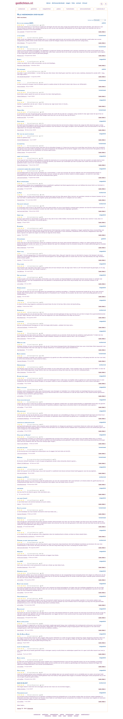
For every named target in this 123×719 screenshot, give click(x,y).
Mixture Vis (20, 55)
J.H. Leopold (20, 31)
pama (19, 235)
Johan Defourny (22, 96)
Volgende (30, 708)
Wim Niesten (21, 43)
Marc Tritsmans (21, 247)
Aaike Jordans (21, 689)
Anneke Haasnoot (22, 567)
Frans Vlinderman (22, 165)
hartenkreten (70, 9)
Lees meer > (102, 31)
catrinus (19, 642)
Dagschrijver (21, 200)
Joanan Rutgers (21, 361)
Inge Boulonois (21, 484)
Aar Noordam (21, 350)
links (73, 3)
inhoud (84, 3)
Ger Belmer (20, 271)
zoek (64, 715)
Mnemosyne (20, 617)
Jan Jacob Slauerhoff (23, 76)
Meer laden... (21, 705)
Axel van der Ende (22, 211)
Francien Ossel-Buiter (23, 65)
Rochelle (19, 526)
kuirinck (19, 654)
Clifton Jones (21, 152)
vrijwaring (48, 715)
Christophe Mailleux (23, 418)
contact (78, 3)
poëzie (59, 9)
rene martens (21, 86)
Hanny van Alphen (22, 443)
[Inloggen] (106, 4)
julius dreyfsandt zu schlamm (26, 536)
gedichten (34, 9)
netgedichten (47, 9)
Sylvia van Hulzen (22, 557)
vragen (68, 3)
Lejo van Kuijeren (22, 177)
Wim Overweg (21, 338)
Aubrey (19, 106)
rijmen (48, 3)
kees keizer (20, 630)
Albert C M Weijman (23, 463)
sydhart (19, 306)
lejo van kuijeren (22, 473)
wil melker (20, 188)
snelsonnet (21, 9)
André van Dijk (21, 117)
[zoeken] (101, 4)
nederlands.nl (100, 9)
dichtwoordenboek (58, 3)
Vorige (19, 708)
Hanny (19, 504)
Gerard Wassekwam (23, 140)
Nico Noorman (21, 317)
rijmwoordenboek (85, 9)
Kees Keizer (20, 130)
